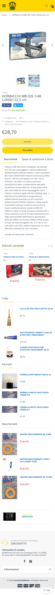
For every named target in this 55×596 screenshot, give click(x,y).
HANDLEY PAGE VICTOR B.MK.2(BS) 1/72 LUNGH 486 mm (14, 257)
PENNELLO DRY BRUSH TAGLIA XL (35, 374)
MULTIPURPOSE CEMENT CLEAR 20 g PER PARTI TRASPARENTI (36, 333)
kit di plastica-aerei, (24, 121)
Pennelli (7, 364)
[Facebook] (24, 561)
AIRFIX (5, 253)
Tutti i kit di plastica (13, 124)
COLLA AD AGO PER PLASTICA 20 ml (36, 308)
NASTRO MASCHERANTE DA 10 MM (36, 477)
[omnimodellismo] (12, 5)
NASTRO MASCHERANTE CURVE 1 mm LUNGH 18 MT (35, 460)
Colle (5, 298)
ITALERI (4, 93)
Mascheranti (9, 424)
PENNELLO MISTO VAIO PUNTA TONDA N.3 (34, 393)
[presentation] (49, 246)
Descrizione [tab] (10, 159)
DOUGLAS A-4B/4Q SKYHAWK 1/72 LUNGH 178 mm (40, 257)
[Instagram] (30, 561)
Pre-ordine (27, 150)
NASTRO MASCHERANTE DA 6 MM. (35, 434)
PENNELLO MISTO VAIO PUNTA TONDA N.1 (34, 408)
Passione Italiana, (41, 121)
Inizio (4, 15)
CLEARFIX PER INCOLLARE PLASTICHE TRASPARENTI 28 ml (34, 348)
